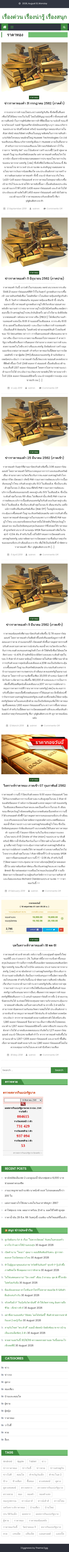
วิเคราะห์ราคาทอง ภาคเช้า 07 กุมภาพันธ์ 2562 (34, 786)
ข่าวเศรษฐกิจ (57, 1468)
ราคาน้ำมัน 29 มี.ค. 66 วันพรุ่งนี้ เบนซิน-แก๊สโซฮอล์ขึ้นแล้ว (35, 1217)
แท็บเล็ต (30, 1533)
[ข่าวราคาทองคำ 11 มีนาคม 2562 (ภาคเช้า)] (34, 588)
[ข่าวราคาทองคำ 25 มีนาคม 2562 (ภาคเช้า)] (34, 422)
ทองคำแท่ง (44, 1494)
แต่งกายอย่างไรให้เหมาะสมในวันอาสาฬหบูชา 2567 (31, 1203)
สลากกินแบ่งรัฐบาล (51, 1527)
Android (7, 1461)
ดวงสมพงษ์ (44, 1481)
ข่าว (7, 1367)
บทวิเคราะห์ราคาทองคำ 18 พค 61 (34, 945)
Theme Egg (42, 1547)
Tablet (33, 1461)
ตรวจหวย (8, 1494)
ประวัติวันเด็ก (10, 1514)
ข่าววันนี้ (26, 1468)
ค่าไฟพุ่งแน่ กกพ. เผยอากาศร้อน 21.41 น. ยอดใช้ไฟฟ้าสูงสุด (35, 1210)
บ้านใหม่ (49, 1507)
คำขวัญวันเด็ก (36, 1474)
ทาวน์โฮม (59, 1501)
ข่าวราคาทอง (10, 1468)
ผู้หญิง (8, 1410)
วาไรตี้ (8, 1425)
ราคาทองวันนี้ (10, 1527)
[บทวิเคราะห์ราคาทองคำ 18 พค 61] (34, 917)
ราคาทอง (34, 97)
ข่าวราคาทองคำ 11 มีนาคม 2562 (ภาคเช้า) (34, 625)
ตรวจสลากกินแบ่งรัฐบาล (50, 1487)
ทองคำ (30, 1494)
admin (36, 208)
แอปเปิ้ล (60, 1533)
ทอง (20, 1494)
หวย (7, 1432)
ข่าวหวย (41, 1468)
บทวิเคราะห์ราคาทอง (14, 1507)
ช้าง (5, 1481)
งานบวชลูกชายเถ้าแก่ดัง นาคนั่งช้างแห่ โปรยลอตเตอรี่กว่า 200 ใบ (34, 1193)
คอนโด (20, 1474)
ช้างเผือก (17, 1481)
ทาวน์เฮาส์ (27, 1501)
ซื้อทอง (30, 1481)
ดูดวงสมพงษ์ (9, 1487)
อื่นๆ (7, 1439)
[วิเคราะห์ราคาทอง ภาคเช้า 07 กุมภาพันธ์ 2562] (34, 754)
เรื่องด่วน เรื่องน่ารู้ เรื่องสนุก (34, 17)
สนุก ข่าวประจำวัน (20, 1230)
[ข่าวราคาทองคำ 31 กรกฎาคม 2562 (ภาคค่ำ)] (34, 67)
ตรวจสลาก (26, 1487)
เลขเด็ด (16, 1533)
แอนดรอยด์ (45, 1533)
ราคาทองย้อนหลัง (38, 1520)
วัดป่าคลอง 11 (29, 1527)
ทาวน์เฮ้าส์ (43, 1501)
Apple (20, 1461)
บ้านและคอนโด (13, 1396)
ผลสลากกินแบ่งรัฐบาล (47, 1514)
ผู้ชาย (7, 1403)
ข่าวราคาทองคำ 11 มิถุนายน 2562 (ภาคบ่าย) (34, 279)
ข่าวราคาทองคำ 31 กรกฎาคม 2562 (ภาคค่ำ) (34, 103)
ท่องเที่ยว (9, 1389)
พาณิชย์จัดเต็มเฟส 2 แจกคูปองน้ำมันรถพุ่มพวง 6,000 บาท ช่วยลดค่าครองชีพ (34, 1180)
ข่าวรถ (8, 1374)
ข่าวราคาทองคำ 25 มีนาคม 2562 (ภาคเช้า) (34, 458)
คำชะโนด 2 (55, 1474)
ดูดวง (7, 1382)
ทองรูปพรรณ (9, 1501)
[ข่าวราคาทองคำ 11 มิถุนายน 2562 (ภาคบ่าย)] (34, 242)
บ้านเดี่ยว (35, 1507)
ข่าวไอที (7, 1474)
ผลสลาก (26, 1514)
